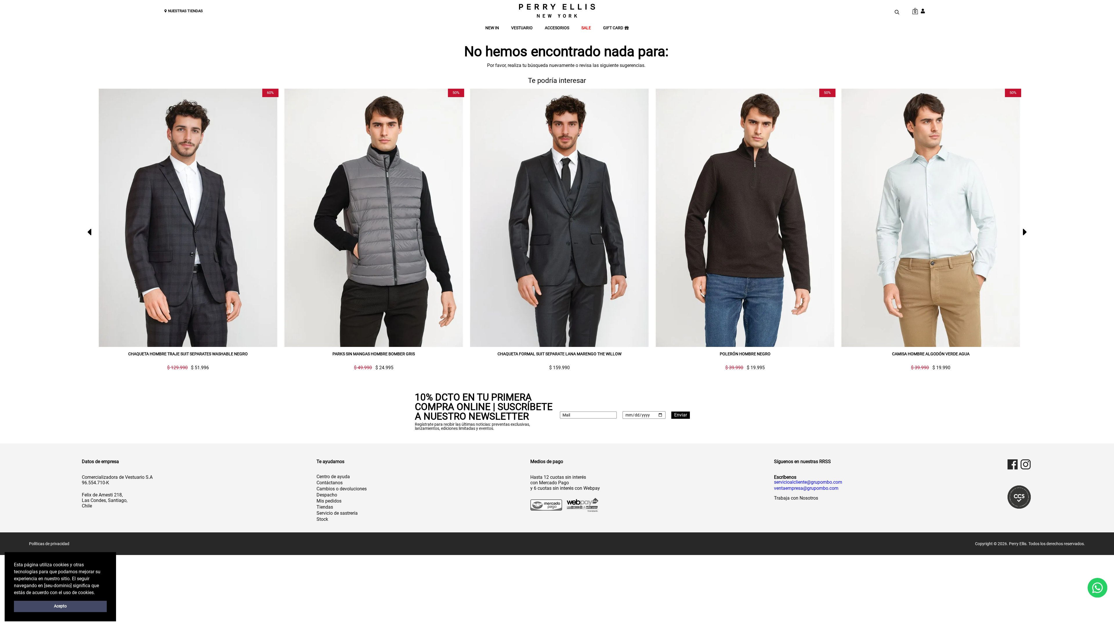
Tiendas (325, 507)
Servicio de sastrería (337, 513)
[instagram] (1026, 464)
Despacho (327, 495)
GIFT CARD (613, 28)
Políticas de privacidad (49, 543)
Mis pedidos (329, 501)
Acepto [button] (60, 606)
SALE (586, 28)
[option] (185, 229)
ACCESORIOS (557, 28)
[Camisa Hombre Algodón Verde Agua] (930, 218)
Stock (322, 519)
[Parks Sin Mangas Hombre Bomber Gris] (373, 218)
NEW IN (492, 28)
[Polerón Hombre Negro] (745, 218)
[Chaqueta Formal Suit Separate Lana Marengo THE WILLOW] (559, 218)
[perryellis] (557, 10)
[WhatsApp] (1097, 587)
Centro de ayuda (333, 476)
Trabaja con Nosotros (796, 498)
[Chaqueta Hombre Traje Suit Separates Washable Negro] (187, 218)
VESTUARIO (522, 28)
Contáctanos (330, 482)
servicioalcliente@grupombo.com (808, 482)
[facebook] (1013, 464)
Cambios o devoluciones (342, 489)
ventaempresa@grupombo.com (806, 488)
